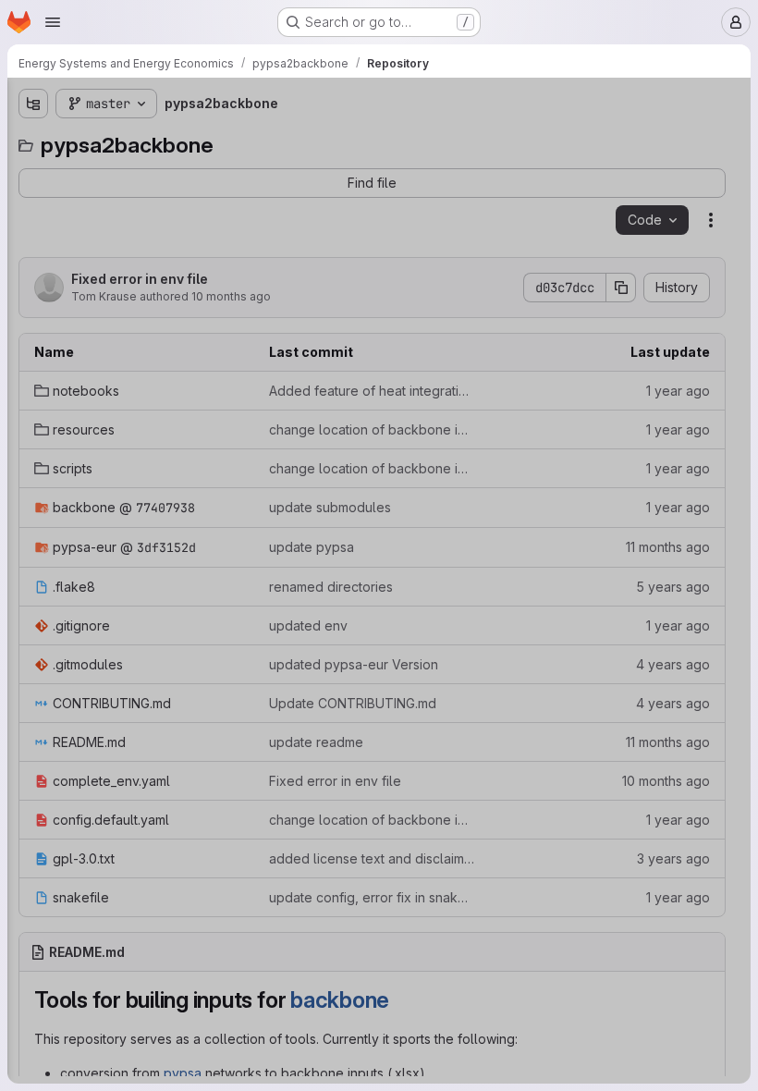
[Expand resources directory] (33, 202)
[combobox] (151, 140)
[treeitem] (153, 173)
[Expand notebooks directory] (33, 173)
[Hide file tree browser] (33, 103)
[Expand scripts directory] (33, 232)
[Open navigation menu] (52, 22)
